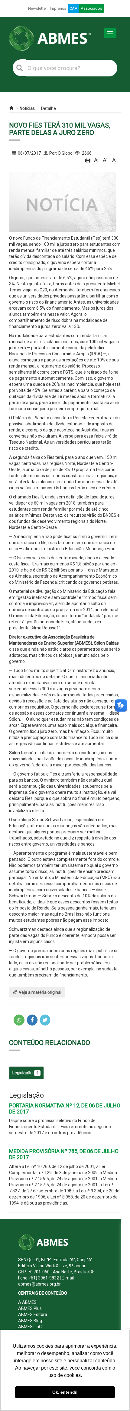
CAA (73, 8)
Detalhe (48, 108)
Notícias (27, 108)
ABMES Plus (30, 1308)
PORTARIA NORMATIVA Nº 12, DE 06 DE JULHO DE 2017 (64, 1108)
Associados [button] (91, 8)
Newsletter (37, 8)
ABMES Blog (30, 1320)
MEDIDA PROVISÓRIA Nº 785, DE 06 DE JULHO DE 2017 (64, 1154)
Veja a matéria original (40, 992)
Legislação (25, 1072)
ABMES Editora (32, 1314)
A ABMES (27, 1302)
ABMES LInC (30, 1326)
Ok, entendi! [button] (65, 1392)
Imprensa (58, 8)
